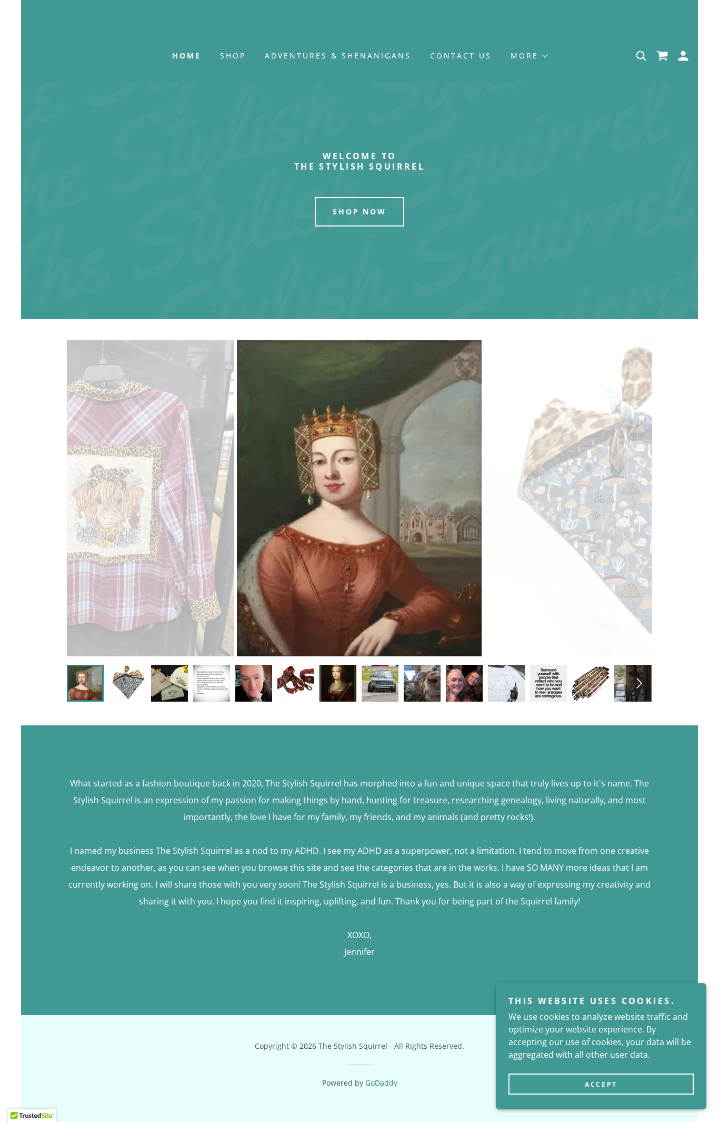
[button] (528, 56)
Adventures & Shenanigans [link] (338, 56)
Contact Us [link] (461, 56)
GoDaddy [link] (381, 1083)
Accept (601, 1084)
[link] (662, 55)
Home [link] (186, 56)
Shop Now (360, 211)
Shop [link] (233, 56)
